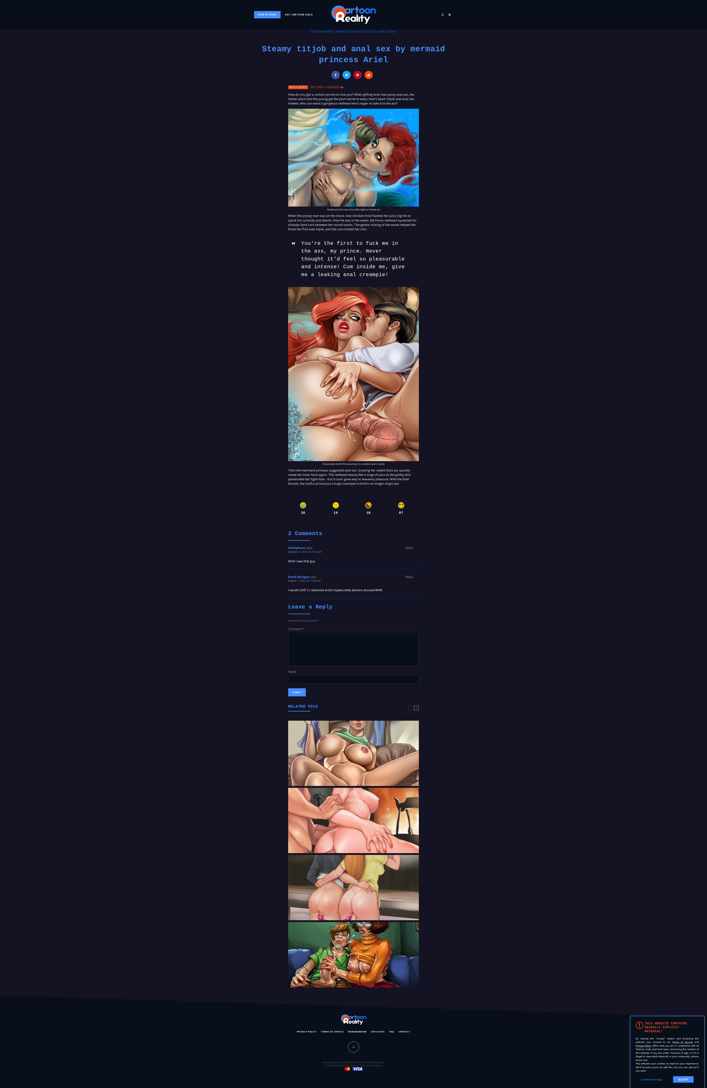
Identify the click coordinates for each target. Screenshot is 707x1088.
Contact (404, 1031)
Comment (296, 629)
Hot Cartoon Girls (299, 14)
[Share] (335, 75)
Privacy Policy (306, 1031)
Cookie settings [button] (651, 1079)
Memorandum (357, 1031)
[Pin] (358, 75)
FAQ (391, 1031)
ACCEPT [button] (683, 1079)
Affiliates (378, 1031)
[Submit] (369, 75)
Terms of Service (332, 1031)
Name (292, 672)
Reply (409, 548)
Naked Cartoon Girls (351, 31)
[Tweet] (346, 75)
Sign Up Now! (267, 14)
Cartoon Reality (322, 31)
